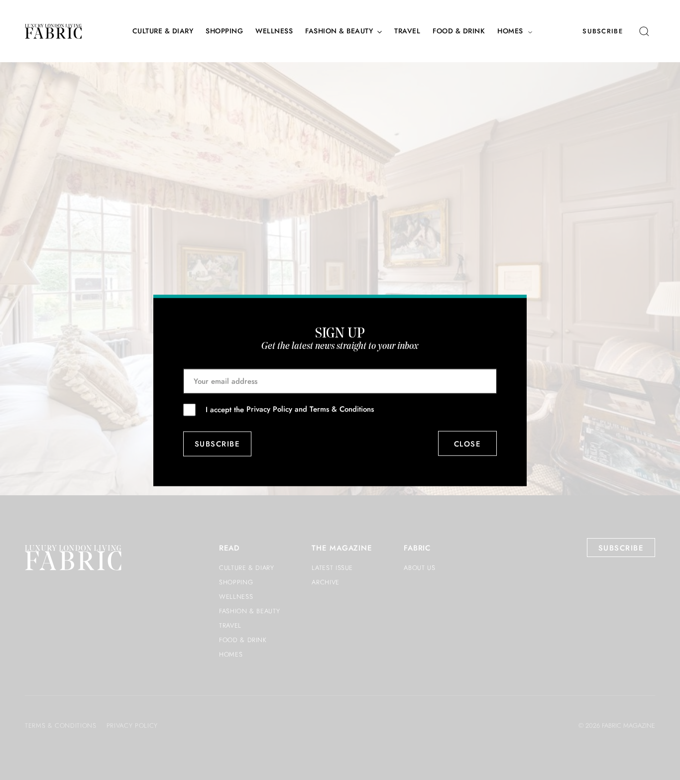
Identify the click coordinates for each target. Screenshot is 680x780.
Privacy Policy (269, 409)
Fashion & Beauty (339, 31)
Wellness (274, 31)
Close (467, 443)
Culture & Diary (163, 31)
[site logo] (53, 31)
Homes (510, 31)
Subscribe (602, 31)
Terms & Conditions (342, 409)
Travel (407, 31)
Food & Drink (459, 31)
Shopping (224, 31)
